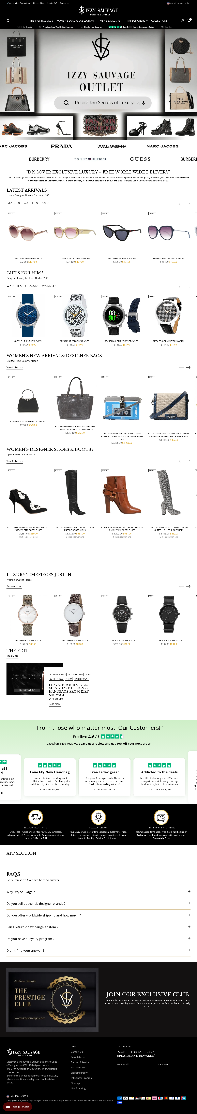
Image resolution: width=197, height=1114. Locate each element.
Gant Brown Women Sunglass (75, 258)
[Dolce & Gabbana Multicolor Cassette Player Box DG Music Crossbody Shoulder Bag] (122, 402)
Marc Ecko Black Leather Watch (168, 341)
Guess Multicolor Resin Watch (75, 341)
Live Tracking (78, 1088)
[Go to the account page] (183, 21)
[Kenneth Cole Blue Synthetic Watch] (122, 315)
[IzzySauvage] (98, 10)
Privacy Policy (78, 1067)
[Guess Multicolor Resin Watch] (75, 315)
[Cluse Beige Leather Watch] (28, 615)
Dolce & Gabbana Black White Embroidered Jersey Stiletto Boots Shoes (28, 528)
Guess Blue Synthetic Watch (28, 341)
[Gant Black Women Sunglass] (122, 233)
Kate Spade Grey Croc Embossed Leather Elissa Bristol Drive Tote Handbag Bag (75, 428)
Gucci (88, 674)
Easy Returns (78, 1057)
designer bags (76, 674)
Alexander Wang (58, 674)
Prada (69, 679)
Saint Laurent (81, 679)
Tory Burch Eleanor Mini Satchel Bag (28, 421)
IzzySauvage (27, 1100)
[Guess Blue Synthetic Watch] (28, 315)
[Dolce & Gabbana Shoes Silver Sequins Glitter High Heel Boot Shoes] (169, 496)
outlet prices (56, 679)
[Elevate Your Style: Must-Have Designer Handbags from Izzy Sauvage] (34, 686)
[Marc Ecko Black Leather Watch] (169, 315)
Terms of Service (80, 1062)
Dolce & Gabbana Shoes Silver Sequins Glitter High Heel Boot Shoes (169, 528)
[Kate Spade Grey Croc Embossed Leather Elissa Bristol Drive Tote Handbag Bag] (75, 398)
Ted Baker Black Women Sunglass (168, 258)
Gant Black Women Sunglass (122, 258)
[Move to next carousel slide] (188, 204)
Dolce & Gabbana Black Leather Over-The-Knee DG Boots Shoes (75, 528)
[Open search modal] (8, 21)
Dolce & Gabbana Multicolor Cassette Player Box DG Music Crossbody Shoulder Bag (122, 436)
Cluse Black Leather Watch (122, 640)
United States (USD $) (179, 3)
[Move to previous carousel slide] (181, 204)
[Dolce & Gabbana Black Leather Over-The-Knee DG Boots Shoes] (75, 496)
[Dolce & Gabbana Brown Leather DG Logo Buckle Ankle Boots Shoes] (122, 496)
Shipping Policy (79, 1072)
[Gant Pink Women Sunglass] (28, 233)
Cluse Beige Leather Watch (28, 640)
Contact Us (77, 1051)
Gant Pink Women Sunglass (28, 258)
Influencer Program (81, 1078)
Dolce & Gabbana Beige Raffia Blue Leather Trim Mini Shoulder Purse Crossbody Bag (169, 435)
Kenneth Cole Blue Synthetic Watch (122, 341)
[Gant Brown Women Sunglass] (75, 233)
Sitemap (75, 1083)
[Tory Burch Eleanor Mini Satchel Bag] (28, 396)
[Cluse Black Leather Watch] (122, 615)
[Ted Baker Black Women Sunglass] (169, 233)
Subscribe (162, 1064)
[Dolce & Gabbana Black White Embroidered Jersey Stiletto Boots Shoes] (28, 496)
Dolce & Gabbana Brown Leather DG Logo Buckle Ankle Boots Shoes (121, 528)
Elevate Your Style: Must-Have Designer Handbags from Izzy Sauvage (69, 690)
